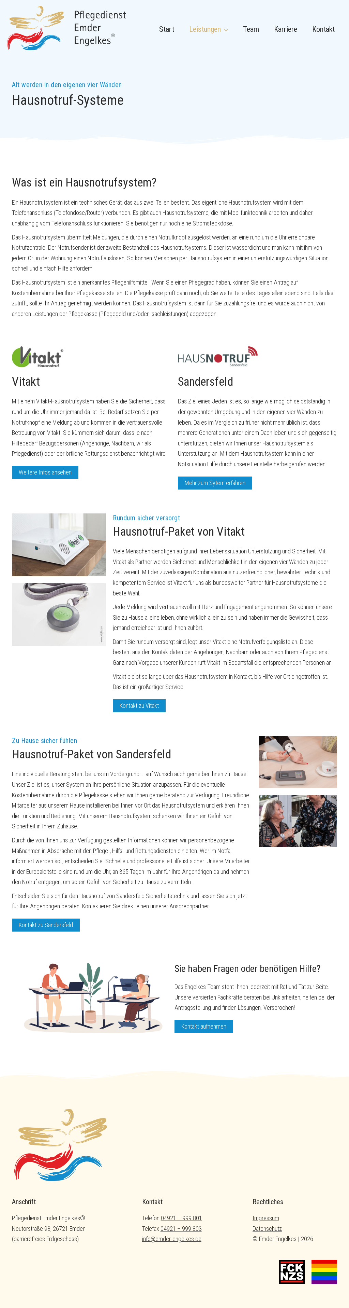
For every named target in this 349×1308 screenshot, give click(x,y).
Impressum (266, 1218)
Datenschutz (267, 1228)
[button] (224, 29)
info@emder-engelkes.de (171, 1238)
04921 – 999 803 (181, 1228)
